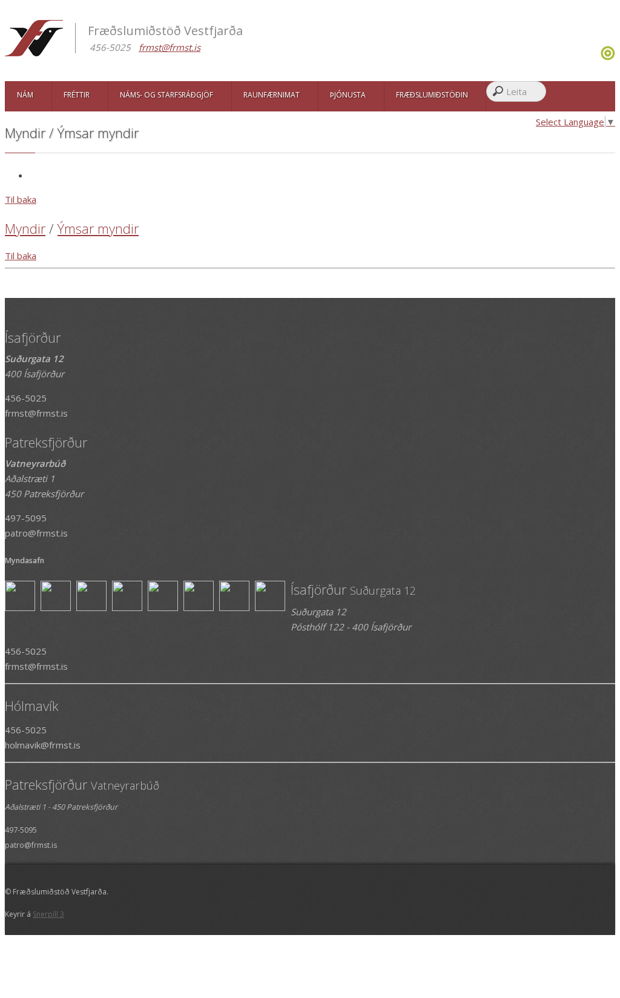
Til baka (20, 199)
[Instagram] (599, 57)
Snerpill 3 (48, 914)
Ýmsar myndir (98, 228)
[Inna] (608, 57)
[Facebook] (596, 57)
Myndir (25, 228)
